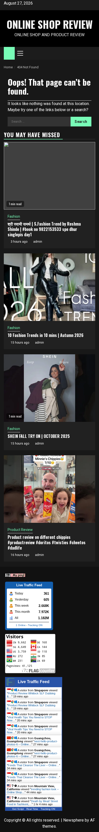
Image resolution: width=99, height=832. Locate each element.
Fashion (14, 216)
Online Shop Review (50, 24)
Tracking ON (35, 625)
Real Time (32, 809)
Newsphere (73, 820)
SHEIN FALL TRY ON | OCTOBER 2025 (39, 436)
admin (37, 241)
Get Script (18, 809)
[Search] (91, 53)
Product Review (20, 530)
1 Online (21, 625)
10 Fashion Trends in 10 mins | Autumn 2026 (46, 335)
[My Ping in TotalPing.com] (15, 574)
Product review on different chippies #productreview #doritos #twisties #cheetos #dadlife (47, 542)
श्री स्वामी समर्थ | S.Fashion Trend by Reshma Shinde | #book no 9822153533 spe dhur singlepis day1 (44, 229)
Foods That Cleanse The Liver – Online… (33, 765)
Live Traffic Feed (34, 682)
